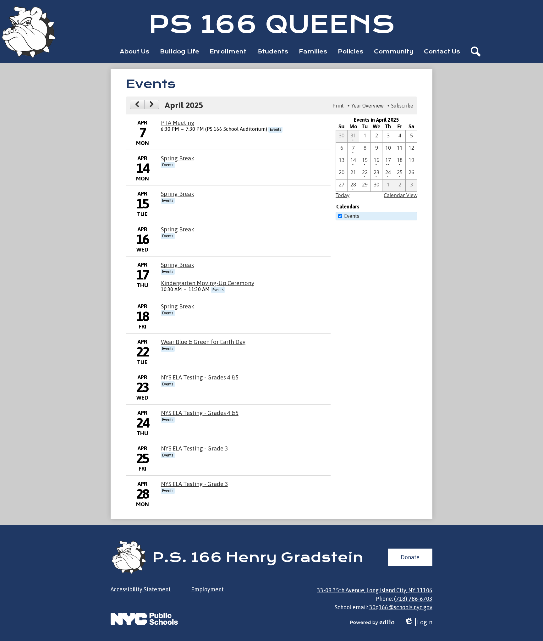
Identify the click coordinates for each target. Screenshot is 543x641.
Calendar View (400, 195)
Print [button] (338, 105)
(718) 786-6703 (413, 598)
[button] (134, 51)
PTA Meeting (178, 122)
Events (351, 216)
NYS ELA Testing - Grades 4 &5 (200, 377)
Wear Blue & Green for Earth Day (203, 342)
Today (342, 195)
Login (418, 622)
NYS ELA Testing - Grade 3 (194, 448)
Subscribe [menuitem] (402, 105)
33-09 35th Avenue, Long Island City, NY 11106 (374, 590)
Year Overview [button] (367, 105)
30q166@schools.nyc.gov (400, 607)
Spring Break (177, 158)
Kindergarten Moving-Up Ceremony (207, 283)
